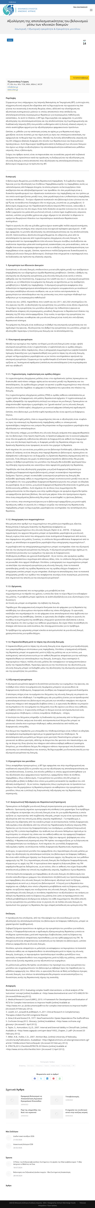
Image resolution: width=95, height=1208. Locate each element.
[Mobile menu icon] (91, 10)
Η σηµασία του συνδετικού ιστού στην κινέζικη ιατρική (76, 1111)
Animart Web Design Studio (66, 1203)
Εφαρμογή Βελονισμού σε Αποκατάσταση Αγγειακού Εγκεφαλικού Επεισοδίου (31, 1098)
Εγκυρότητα (39, 1065)
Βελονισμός (30, 1065)
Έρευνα (47, 1065)
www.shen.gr (13, 89)
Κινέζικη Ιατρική (55, 1065)
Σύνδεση (66, 7)
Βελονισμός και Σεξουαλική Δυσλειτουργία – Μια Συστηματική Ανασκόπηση (41, 1172)
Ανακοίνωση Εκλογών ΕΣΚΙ (23, 1144)
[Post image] (12, 1100)
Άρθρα (10, 40)
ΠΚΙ (74, 1065)
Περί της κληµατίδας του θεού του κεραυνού (31, 1111)
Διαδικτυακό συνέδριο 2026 (23, 1136)
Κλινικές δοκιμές (66, 1065)
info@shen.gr (13, 87)
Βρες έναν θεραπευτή (80, 7)
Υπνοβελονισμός (72, 1097)
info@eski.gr (12, 2)
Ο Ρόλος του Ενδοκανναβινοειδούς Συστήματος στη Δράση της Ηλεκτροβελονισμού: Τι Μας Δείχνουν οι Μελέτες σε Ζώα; (47, 1163)
